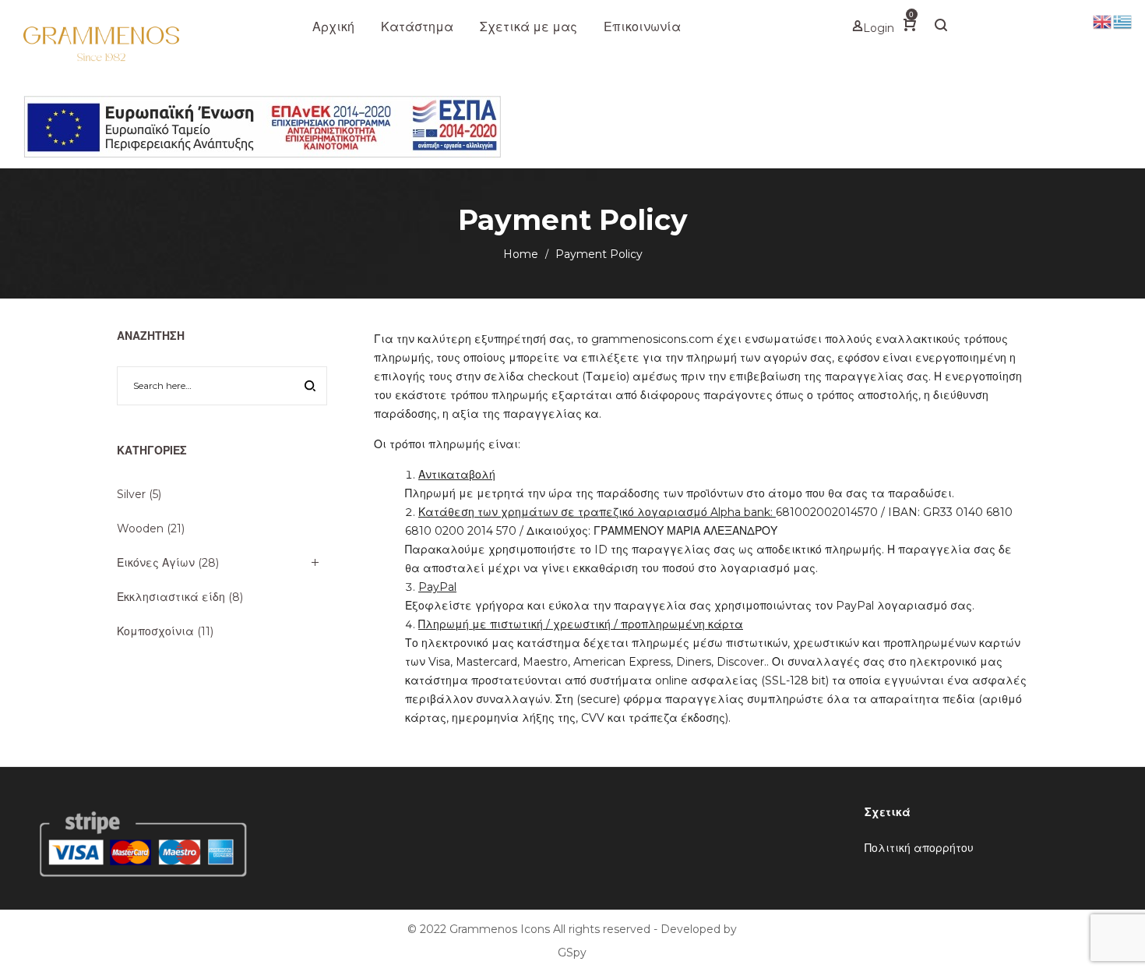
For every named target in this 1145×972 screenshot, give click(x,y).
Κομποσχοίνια (155, 631)
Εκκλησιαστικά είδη (171, 597)
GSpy (572, 952)
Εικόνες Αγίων (156, 563)
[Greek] (1123, 21)
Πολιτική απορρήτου (919, 848)
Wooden (140, 528)
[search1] (941, 27)
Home (520, 254)
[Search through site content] (310, 387)
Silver (131, 494)
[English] (1103, 21)
